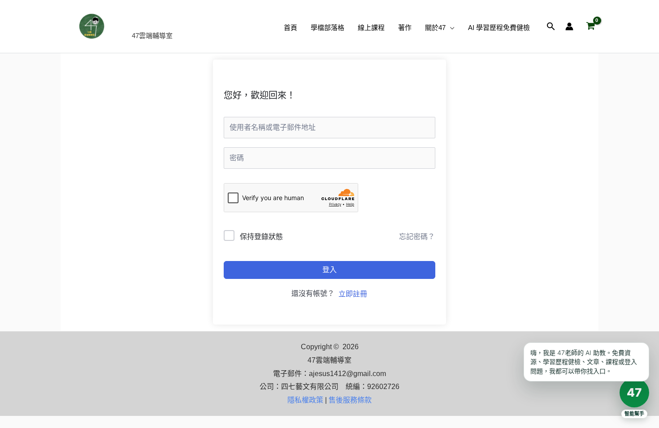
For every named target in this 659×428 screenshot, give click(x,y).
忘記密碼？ (417, 236)
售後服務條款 (350, 400)
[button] (450, 27)
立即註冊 (352, 294)
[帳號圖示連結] (569, 26)
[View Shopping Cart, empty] (590, 26)
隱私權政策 (305, 400)
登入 (329, 270)
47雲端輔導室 (179, 21)
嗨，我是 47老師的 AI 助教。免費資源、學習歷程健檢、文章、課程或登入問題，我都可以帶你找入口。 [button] (583, 362)
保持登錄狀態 (261, 236)
